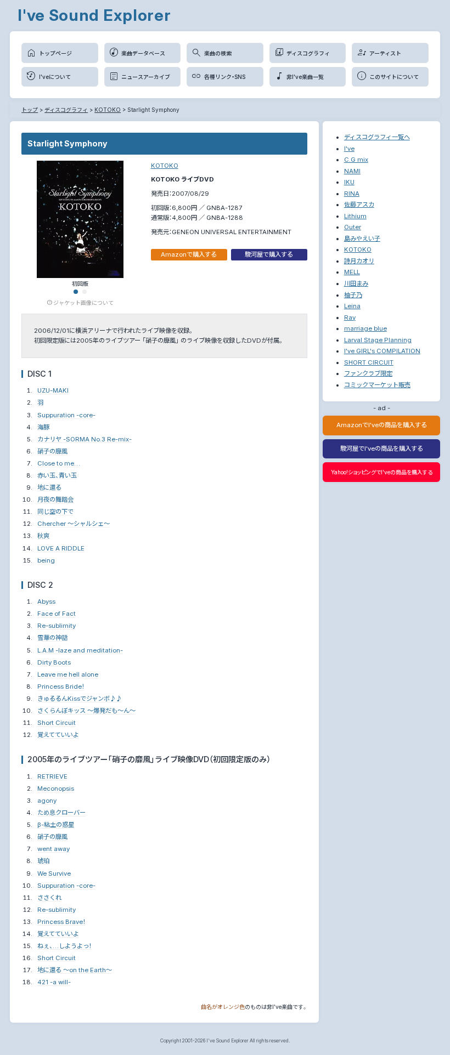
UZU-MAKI (53, 390)
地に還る (49, 487)
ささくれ (49, 897)
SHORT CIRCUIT (368, 362)
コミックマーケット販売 (377, 385)
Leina (352, 306)
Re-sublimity (56, 625)
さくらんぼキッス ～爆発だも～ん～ (86, 710)
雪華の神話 (52, 638)
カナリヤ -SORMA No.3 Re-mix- (84, 439)
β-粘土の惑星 (55, 825)
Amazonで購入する (189, 254)
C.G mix (356, 159)
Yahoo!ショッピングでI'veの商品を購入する (381, 472)
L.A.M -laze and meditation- (80, 650)
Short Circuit (56, 723)
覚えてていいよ (58, 735)
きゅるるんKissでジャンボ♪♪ (79, 698)
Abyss (46, 601)
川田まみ (356, 283)
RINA (351, 193)
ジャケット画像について (83, 302)
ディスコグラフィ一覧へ (377, 137)
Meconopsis (55, 788)
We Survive (54, 873)
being (46, 560)
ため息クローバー (61, 812)
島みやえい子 (362, 238)
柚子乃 (353, 295)
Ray (350, 317)
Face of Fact (56, 613)
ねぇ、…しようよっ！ (64, 946)
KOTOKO (164, 165)
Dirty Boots (54, 662)
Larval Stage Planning (378, 340)
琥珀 (43, 861)
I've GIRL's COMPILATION (382, 351)
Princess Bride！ (61, 686)
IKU (349, 182)
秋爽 (43, 536)
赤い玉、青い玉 (57, 475)
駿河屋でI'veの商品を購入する (381, 448)
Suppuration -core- (66, 415)
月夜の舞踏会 (55, 499)
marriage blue (365, 328)
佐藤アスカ (359, 204)
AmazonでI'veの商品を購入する (381, 425)
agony (47, 800)
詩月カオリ (359, 261)
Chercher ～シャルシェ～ (73, 524)
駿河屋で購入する (269, 254)
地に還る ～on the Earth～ (74, 970)
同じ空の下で (55, 511)
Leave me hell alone (67, 674)
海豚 (43, 427)
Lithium (355, 216)
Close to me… (58, 463)
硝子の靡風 (52, 451)
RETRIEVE (52, 776)
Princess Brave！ (61, 922)
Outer (352, 227)
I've (349, 148)
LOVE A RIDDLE (61, 548)
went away (53, 849)
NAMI (352, 171)
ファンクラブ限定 (368, 373)
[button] (76, 292)
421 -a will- (54, 982)
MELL (352, 272)
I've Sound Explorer (94, 15)
